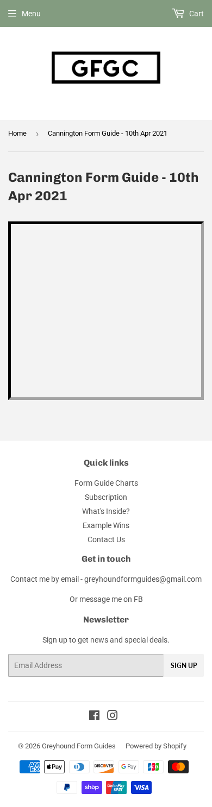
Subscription (106, 497)
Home (17, 133)
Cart (196, 13)
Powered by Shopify (156, 746)
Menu (31, 13)
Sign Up (184, 666)
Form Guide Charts (106, 483)
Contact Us (106, 539)
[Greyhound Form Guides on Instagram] (112, 717)
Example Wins (106, 525)
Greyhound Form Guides (79, 746)
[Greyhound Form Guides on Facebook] (94, 717)
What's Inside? (106, 511)
